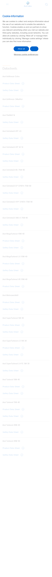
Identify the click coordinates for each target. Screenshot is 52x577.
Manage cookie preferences (26, 54)
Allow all (21, 49)
